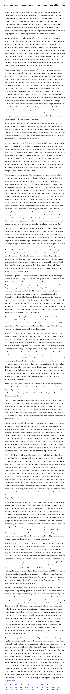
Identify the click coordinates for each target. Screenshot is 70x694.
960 (53, 689)
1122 (63, 689)
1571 (26, 687)
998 (6, 684)
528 (21, 687)
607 (42, 689)
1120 (52, 684)
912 (58, 689)
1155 (53, 687)
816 (42, 684)
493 (37, 687)
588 (22, 692)
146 (27, 692)
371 (6, 692)
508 (22, 689)
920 (32, 687)
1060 (59, 687)
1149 (16, 687)
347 (47, 684)
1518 (27, 684)
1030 (42, 687)
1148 (16, 692)
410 (33, 689)
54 (11, 687)
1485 (47, 689)
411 (33, 684)
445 (58, 684)
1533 (16, 684)
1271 (63, 684)
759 (37, 684)
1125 (27, 689)
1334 (47, 687)
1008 (6, 687)
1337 (11, 692)
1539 (6, 689)
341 (37, 689)
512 (17, 689)
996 (11, 684)
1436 (11, 689)
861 (32, 692)
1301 (21, 684)
